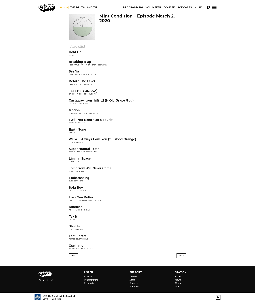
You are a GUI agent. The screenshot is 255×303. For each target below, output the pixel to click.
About (178, 276)
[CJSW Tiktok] (52, 280)
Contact (179, 283)
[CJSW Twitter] (44, 280)
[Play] (218, 297)
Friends (133, 283)
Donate (169, 7)
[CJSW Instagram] (40, 280)
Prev (73, 255)
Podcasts (184, 7)
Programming (133, 7)
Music (198, 7)
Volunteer (153, 7)
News (178, 280)
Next (181, 255)
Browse (88, 276)
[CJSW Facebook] (48, 280)
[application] (218, 297)
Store (132, 280)
